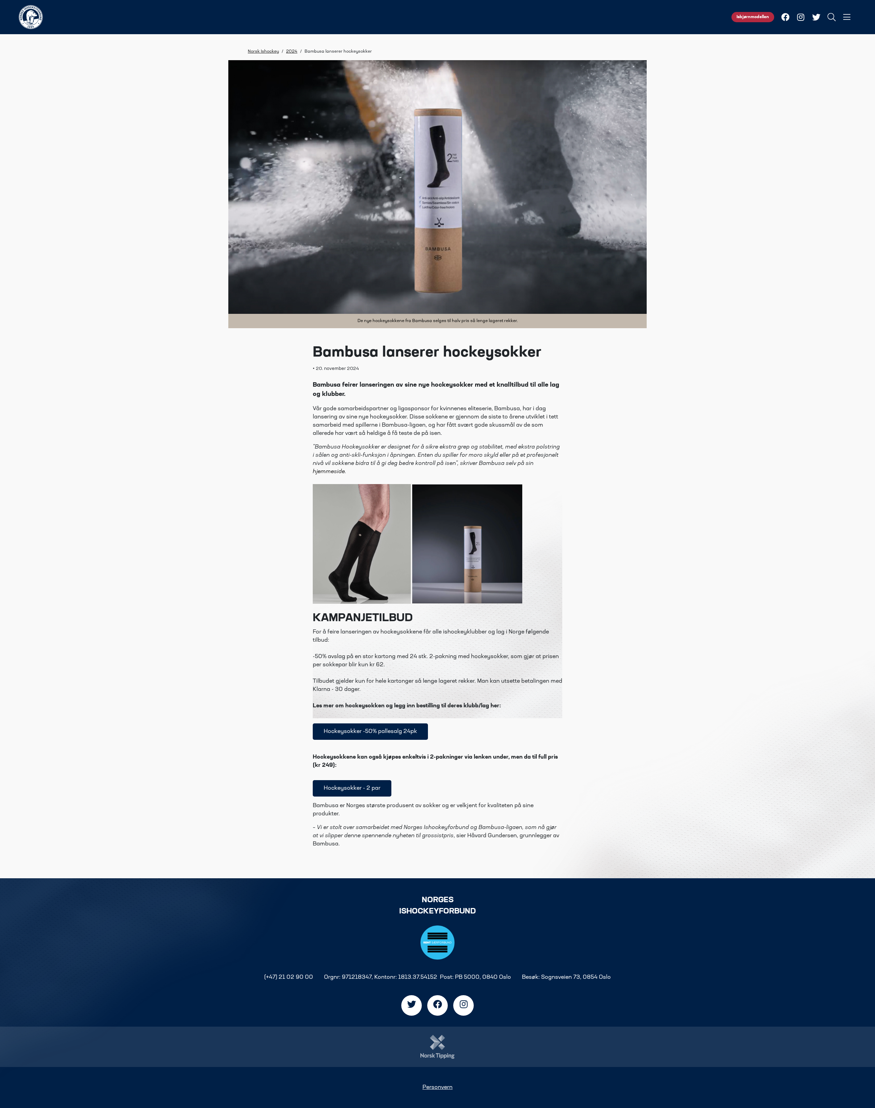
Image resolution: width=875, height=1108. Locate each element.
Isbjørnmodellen (753, 17)
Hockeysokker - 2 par (352, 788)
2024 (291, 52)
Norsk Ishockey (263, 52)
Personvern (437, 1087)
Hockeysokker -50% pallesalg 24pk (370, 731)
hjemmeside (329, 472)
